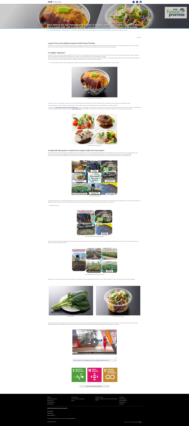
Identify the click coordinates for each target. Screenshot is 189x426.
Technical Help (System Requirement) (78, 398)
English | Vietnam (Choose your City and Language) (57, 408)
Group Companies (122, 398)
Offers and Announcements (56, 30)
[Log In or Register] (141, 2)
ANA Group (121, 397)
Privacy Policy (49, 411)
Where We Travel (50, 400)
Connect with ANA (74, 397)
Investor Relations (122, 400)
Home (48, 30)
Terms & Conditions (50, 415)
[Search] (133, 2)
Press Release (121, 402)
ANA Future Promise (66, 30)
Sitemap (72, 400)
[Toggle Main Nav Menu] (137, 2)
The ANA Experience (51, 402)
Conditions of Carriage (99, 397)
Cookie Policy (49, 413)
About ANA (49, 397)
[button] (94, 360)
